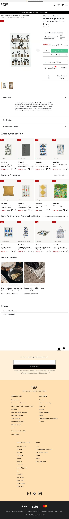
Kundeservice (15, 400)
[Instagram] (34, 493)
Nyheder (19, 461)
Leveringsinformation (17, 415)
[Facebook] (29, 493)
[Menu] (67, 5)
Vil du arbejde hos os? (42, 452)
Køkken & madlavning (6, 15)
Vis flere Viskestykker (9, 314)
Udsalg (19, 458)
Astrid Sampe (46, 16)
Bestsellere (20, 464)
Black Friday (20, 480)
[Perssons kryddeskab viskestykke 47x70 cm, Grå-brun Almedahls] (20, 50)
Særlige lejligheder (22, 467)
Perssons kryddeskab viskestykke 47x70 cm (13, 17)
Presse (38, 458)
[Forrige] (3, 50)
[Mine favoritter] (59, 5)
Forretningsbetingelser (17, 421)
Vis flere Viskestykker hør (10, 311)
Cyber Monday (21, 483)
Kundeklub (14, 409)
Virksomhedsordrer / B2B (18, 431)
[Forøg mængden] (49, 51)
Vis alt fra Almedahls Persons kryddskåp (54, 216)
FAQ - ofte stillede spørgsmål (19, 412)
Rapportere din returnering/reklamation (22, 406)
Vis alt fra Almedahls (59, 175)
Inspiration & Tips (21, 446)
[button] (46, 26)
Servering (42, 400)
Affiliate (38, 455)
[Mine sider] (55, 5)
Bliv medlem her (62, 36)
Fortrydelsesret (15, 434)
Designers (19, 452)
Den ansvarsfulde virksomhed (44, 449)
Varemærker (20, 449)
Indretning (42, 406)
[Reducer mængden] (44, 51)
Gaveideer (20, 474)
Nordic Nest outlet (41, 461)
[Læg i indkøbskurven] (15, 169)
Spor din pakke (15, 418)
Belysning (41, 409)
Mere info (63, 67)
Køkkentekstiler (17, 15)
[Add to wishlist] (12, 169)
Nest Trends (20, 477)
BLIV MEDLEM (31, 1)
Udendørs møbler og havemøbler (48, 418)
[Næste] (38, 50)
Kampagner (20, 455)
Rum (18, 471)
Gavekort (41, 421)
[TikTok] (40, 493)
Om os (37, 446)
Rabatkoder (20, 486)
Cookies (13, 428)
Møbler (41, 415)
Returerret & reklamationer (18, 403)
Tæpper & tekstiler (44, 412)
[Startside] (4, 4)
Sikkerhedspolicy (16, 424)
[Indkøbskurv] (63, 5)
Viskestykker (25, 15)
